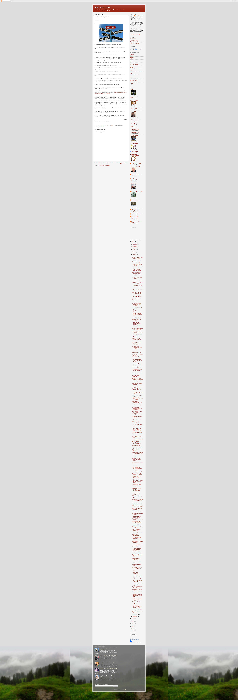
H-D (132, 89)
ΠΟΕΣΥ (131, 70)
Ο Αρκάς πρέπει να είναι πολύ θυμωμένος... (137, 568)
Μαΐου (134, 252)
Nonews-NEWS (134, 100)
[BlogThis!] (119, 125)
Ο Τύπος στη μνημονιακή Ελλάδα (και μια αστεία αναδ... (137, 595)
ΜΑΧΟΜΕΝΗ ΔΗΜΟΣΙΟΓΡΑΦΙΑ (135, 155)
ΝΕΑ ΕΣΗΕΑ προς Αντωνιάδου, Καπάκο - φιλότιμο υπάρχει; (137, 606)
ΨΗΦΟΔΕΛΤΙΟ (133, 38)
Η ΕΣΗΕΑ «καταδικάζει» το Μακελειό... (137, 511)
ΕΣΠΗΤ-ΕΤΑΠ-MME (134, 64)
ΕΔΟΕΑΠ (132, 57)
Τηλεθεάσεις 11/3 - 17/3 (136, 352)
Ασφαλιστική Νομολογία (134, 43)
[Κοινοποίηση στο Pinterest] (122, 125)
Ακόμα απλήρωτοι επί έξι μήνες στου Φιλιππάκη (137, 504)
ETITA (131, 84)
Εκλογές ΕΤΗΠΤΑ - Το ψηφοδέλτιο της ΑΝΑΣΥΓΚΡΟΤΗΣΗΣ (136, 442)
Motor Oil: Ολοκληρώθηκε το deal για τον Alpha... (137, 357)
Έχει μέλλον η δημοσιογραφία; (135, 535)
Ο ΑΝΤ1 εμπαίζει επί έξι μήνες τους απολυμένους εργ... (137, 576)
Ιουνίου (134, 251)
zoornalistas (134, 111)
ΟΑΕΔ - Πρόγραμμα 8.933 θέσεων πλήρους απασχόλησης (137, 549)
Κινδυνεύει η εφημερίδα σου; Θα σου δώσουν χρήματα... (137, 584)
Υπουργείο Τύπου (133, 81)
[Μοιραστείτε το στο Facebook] (121, 125)
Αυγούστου (135, 247)
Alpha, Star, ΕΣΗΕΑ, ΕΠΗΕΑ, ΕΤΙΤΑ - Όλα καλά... (136, 389)
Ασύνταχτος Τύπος (135, 129)
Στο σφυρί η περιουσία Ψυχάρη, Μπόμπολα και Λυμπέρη (137, 332)
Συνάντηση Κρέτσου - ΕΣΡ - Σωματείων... (137, 559)
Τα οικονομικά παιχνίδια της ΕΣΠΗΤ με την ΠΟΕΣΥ (137, 474)
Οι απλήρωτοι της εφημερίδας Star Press (137, 402)
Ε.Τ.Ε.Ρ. (131, 55)
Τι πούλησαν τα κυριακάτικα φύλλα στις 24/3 (137, 267)
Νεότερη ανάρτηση (99, 163)
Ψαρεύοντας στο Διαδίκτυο (137, 578)
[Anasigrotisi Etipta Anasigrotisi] (131, 641)
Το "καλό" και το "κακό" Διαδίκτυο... (136, 450)
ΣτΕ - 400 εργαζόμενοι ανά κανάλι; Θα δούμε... (137, 422)
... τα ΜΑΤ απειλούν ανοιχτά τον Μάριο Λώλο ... (109, 655)
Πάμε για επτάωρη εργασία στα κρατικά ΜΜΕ (137, 367)
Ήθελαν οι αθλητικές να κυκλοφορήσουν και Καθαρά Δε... (136, 602)
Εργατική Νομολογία (134, 41)
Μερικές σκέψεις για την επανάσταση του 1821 (137, 339)
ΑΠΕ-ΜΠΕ (132, 54)
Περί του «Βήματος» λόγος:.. (137, 424)
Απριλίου (134, 254)
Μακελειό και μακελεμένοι (137, 432)
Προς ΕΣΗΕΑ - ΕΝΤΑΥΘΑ (137, 296)
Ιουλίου (134, 249)
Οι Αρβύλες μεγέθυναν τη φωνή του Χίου (137, 477)
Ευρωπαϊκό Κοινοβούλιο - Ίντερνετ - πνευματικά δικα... (137, 314)
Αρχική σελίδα (110, 163)
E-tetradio (133, 97)
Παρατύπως (133, 183)
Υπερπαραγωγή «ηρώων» (137, 294)
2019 (133, 241)
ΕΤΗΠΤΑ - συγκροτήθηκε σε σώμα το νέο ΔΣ (137, 283)
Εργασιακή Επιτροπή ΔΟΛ (137, 191)
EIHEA (131, 83)
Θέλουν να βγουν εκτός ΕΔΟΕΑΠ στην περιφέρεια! (137, 379)
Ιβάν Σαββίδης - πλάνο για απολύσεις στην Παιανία (137, 414)
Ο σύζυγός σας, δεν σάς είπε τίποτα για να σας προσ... (137, 599)
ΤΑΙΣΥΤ (131, 77)
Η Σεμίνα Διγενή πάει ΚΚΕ (137, 285)
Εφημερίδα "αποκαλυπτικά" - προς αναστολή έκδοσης (137, 287)
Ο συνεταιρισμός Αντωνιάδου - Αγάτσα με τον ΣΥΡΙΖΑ (137, 398)
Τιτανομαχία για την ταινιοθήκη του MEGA (137, 525)
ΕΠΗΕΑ (131, 58)
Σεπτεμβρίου (135, 246)
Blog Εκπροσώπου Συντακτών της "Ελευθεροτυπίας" (135, 217)
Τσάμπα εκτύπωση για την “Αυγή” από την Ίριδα (137, 329)
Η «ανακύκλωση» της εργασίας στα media (136, 486)
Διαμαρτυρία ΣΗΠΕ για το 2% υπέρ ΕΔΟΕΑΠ (137, 553)
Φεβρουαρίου (135, 614)
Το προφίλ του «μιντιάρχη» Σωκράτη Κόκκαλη (137, 258)
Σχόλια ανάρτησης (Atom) (105, 165)
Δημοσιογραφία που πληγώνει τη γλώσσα (136, 522)
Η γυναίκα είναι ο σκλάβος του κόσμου (137, 545)
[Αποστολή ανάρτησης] (116, 125)
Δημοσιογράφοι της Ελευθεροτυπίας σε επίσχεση (135, 210)
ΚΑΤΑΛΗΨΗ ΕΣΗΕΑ (135, 132)
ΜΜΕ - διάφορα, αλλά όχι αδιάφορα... (137, 308)
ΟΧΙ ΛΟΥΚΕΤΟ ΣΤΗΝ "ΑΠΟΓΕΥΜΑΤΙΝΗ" (135, 200)
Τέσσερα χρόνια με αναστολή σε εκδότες (136, 262)
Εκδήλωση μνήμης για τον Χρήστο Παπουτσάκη (137, 293)
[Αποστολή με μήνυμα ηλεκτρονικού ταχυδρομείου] (118, 125)
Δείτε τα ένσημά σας (134, 40)
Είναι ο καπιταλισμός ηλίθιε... (137, 462)
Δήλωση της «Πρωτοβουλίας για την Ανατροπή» (137, 317)
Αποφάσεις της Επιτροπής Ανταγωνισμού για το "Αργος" (137, 555)
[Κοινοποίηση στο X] (120, 125)
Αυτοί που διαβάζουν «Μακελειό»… (136, 530)
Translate (139, 49)
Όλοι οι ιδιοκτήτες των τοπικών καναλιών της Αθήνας (137, 360)
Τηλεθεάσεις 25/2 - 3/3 (136, 539)
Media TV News (134, 123)
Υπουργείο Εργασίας (134, 80)
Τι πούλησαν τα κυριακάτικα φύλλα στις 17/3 (137, 355)
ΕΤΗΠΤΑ (132, 66)
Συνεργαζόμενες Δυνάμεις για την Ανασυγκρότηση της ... (137, 453)
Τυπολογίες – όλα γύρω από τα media (136, 120)
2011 (133, 629)
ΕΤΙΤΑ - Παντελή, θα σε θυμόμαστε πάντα (136, 273)
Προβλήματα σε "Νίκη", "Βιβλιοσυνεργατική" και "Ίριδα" (137, 404)
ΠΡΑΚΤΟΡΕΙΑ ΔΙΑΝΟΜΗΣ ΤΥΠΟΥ (136, 72)
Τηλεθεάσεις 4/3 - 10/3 (136, 445)
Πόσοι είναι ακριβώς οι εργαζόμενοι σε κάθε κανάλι (136, 364)
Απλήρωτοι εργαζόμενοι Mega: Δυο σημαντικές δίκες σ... (137, 496)
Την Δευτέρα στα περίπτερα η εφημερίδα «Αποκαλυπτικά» (137, 464)
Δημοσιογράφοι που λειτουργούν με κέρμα (137, 468)
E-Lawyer (133, 126)
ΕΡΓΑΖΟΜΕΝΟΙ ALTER (136, 213)
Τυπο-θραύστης (134, 135)
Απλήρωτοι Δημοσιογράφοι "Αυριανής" (134, 179)
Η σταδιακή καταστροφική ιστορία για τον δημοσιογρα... (137, 335)
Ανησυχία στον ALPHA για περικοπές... (137, 275)
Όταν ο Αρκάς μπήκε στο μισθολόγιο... (137, 509)
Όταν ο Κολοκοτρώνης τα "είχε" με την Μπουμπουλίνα (137, 343)
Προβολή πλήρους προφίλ (135, 34)
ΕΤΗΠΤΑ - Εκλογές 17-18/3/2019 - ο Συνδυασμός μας (136, 489)
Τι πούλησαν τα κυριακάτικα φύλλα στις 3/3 (137, 542)
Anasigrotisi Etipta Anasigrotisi (134, 639)
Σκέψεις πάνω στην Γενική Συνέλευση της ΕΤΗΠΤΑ (137, 506)
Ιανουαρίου (135, 616)
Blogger (125, 689)
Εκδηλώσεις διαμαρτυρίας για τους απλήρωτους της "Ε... (137, 370)
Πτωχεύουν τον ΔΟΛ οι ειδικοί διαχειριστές (136, 517)
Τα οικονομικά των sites (136, 298)
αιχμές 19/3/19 (101, 126)
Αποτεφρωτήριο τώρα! (136, 484)
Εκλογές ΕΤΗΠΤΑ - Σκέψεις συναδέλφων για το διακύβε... (137, 481)
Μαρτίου (134, 256)
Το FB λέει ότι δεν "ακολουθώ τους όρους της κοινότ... (137, 347)
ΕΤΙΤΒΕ (131, 67)
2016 (133, 621)
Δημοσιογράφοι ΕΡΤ (135, 166)
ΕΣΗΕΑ (131, 61)
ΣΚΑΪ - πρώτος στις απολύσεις (136, 376)
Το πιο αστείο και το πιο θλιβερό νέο (137, 570)
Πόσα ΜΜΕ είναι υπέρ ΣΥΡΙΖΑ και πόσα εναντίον (137, 519)
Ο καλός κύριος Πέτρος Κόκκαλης (136, 326)
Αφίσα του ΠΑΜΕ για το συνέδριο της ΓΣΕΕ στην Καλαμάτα (137, 561)
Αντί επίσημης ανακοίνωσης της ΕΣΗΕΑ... (137, 527)
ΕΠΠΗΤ (131, 60)
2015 (133, 623)
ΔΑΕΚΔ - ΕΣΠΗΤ (134, 151)
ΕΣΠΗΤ (131, 63)
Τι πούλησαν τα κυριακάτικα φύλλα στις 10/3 (137, 448)
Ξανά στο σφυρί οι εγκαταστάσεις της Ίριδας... (136, 493)
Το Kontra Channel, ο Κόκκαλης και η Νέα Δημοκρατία (136, 304)
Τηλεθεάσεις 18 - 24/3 (136, 260)
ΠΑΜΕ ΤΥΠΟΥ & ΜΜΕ (134, 69)
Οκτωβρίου (135, 244)
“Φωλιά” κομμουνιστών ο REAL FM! (137, 265)
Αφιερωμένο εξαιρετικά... (137, 546)
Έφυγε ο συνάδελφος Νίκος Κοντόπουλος (137, 587)
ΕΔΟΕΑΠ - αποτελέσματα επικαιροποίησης (137, 581)
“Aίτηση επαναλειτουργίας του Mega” (137, 434)
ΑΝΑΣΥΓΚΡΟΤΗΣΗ (139, 15)
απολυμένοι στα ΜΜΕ (136, 163)
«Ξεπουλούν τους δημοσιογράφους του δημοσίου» (136, 323)
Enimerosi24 (134, 108)
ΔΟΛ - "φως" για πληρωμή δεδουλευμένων (137, 412)
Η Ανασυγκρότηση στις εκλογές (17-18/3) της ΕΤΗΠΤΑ (137, 471)
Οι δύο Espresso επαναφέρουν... (135, 573)
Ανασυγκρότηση (103, 7)
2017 (133, 620)
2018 (133, 618)
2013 (133, 626)
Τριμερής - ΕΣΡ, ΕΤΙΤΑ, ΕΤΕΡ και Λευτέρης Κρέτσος (136, 459)
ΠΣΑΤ (131, 73)
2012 (133, 628)
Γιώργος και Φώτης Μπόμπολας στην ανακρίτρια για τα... (136, 300)
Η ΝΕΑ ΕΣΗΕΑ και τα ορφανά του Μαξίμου (136, 270)
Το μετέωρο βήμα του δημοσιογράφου (136, 381)
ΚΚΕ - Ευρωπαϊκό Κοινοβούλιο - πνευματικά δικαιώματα (137, 310)
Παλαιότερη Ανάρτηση (121, 163)
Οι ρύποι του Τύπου (136, 479)
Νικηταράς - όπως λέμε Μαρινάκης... (136, 320)
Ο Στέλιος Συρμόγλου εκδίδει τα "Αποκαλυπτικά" (137, 440)
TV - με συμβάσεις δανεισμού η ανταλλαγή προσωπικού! (137, 408)
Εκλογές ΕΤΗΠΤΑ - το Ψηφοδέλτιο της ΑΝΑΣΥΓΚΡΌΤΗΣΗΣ (136, 429)
